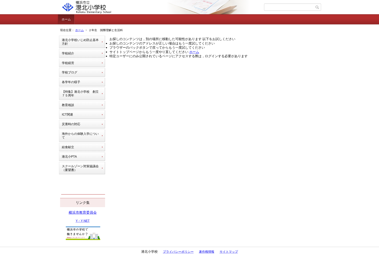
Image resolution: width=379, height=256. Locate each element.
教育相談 (68, 105)
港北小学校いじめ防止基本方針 (80, 41)
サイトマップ (229, 251)
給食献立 (68, 147)
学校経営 (68, 63)
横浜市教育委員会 (83, 212)
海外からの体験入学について (80, 135)
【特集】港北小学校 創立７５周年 (80, 93)
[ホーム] (161, 7)
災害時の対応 (71, 124)
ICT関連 (67, 114)
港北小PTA (69, 156)
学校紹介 (68, 53)
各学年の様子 (71, 82)
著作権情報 (206, 251)
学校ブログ (69, 72)
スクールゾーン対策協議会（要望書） (80, 168)
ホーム (66, 19)
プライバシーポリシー (178, 251)
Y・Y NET (83, 220)
